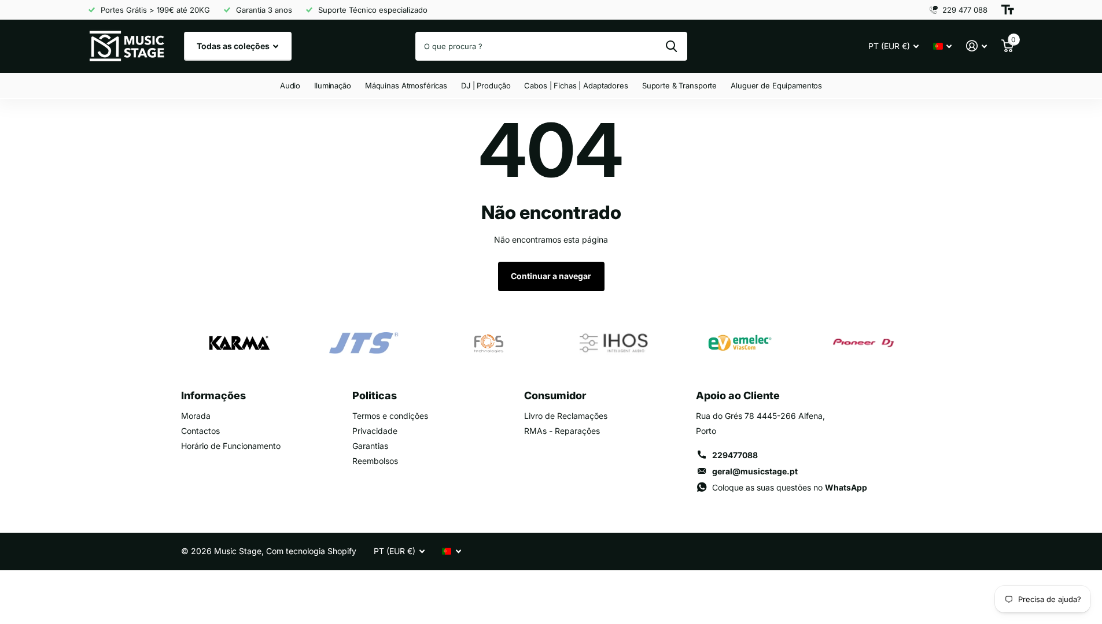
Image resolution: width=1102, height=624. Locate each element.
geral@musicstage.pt (755, 471)
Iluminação (332, 85)
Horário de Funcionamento (231, 446)
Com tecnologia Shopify (311, 551)
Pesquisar (671, 46)
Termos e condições (390, 416)
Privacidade (374, 431)
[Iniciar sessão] (976, 46)
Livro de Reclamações (565, 416)
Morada (196, 416)
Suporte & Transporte (679, 85)
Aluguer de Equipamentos (776, 85)
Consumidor (555, 395)
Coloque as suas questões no (789, 487)
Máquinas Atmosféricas (406, 85)
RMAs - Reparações (562, 431)
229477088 (735, 455)
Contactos (200, 431)
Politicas (374, 395)
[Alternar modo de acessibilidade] (1007, 9)
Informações (213, 395)
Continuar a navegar (551, 276)
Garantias (370, 446)
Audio (290, 85)
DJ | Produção (485, 85)
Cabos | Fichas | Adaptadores (576, 85)
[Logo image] (239, 343)
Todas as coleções (234, 46)
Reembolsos (375, 461)
